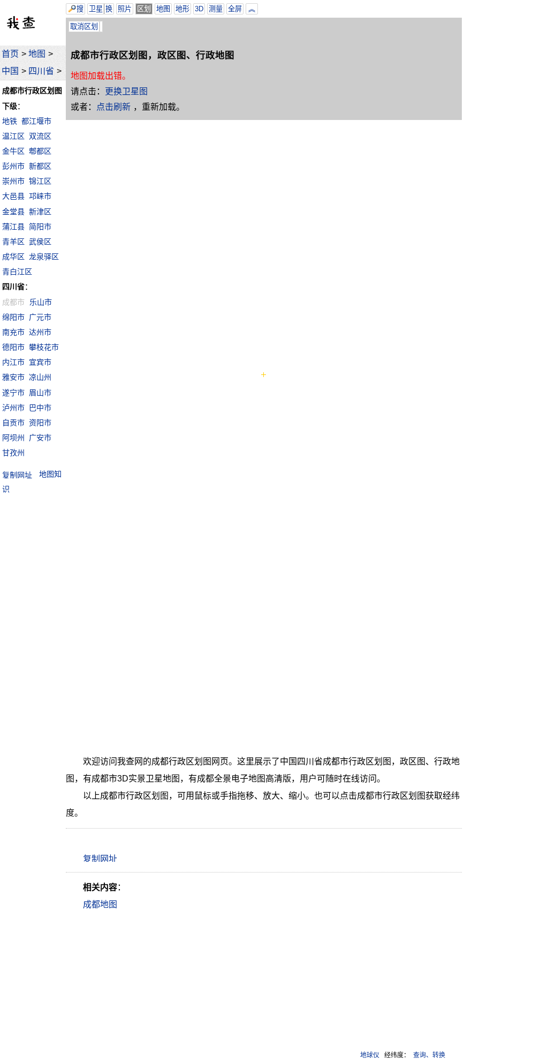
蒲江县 (13, 226)
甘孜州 (13, 452)
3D (199, 9)
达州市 (40, 332)
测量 (216, 9)
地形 (182, 9)
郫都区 (40, 151)
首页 (10, 53)
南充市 (13, 332)
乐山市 (40, 302)
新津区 (40, 211)
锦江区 (40, 181)
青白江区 (17, 271)
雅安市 (13, 377)
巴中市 (40, 407)
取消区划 (84, 26)
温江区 (13, 136)
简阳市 (40, 226)
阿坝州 (13, 437)
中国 (10, 71)
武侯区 (40, 241)
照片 (125, 9)
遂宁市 (13, 392)
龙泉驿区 (44, 256)
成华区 (13, 256)
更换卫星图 (126, 91)
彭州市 (13, 166)
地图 (36, 53)
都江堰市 (36, 121)
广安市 (40, 437)
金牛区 (13, 151)
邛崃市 (40, 196)
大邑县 (13, 196)
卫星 (96, 9)
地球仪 (369, 1055)
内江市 (13, 362)
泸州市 (13, 407)
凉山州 (40, 377)
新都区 (40, 166)
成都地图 (100, 904)
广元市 (40, 317)
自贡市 (13, 422)
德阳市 (13, 347)
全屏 (235, 9)
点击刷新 (113, 106)
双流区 (40, 136)
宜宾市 (40, 362)
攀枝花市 (44, 347)
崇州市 (13, 181)
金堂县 (13, 211)
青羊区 (13, 241)
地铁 (9, 121)
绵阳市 (13, 317)
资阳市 (40, 422)
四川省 (41, 71)
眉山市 (40, 392)
